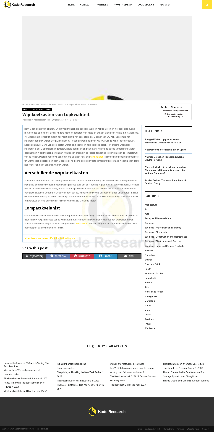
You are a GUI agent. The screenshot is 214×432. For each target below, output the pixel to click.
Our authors (168, 429)
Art (146, 209)
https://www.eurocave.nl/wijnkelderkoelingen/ (49, 238)
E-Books (149, 250)
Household (150, 278)
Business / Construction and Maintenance (166, 237)
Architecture (151, 205)
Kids (147, 287)
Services (149, 319)
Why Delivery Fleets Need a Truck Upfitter (166, 149)
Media (148, 305)
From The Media (123, 4)
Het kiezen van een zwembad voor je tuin (183, 364)
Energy (148, 259)
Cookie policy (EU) (152, 429)
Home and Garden (154, 273)
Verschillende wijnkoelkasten (175, 111)
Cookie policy (146, 4)
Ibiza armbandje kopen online (71, 364)
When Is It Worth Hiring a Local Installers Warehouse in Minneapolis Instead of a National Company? (165, 170)
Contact (85, 4)
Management (151, 296)
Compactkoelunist (174, 114)
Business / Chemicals (156, 232)
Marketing (150, 301)
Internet (148, 282)
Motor (148, 310)
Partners (102, 4)
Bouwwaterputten (66, 368)
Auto (147, 214)
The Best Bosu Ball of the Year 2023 (128, 385)
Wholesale (150, 328)
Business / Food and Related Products (37, 109)
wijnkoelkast (96, 156)
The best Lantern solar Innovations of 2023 (78, 380)
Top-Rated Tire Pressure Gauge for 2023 (183, 368)
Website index (193, 429)
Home (71, 4)
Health (148, 269)
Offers (148, 314)
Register (165, 4)
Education (150, 255)
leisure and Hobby (154, 291)
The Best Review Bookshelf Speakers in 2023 (26, 378)
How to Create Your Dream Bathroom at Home (186, 380)
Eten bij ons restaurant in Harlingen (127, 364)
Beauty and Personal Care (158, 218)
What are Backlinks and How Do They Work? (25, 391)
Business (149, 223)
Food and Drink (152, 264)
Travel (148, 324)
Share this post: (177, 117)
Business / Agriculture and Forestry (163, 227)
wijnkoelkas (81, 223)
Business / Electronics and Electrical (163, 241)
